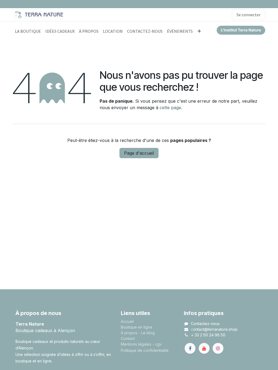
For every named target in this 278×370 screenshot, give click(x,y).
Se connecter (248, 14)
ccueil (128, 321)
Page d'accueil (139, 153)
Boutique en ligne (136, 327)
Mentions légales (136, 344)
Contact (128, 338)
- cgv (157, 344)
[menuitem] (28, 31)
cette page (170, 107)
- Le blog (146, 332)
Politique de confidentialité (145, 350)
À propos (129, 332)
